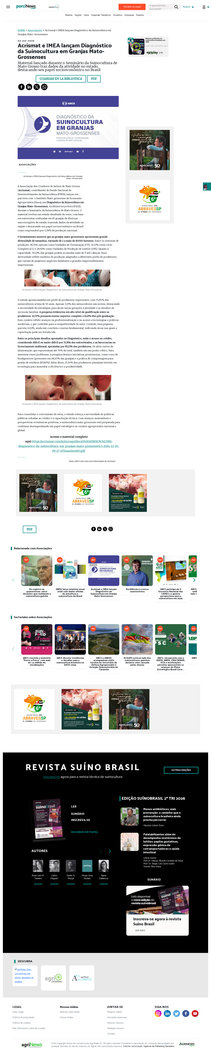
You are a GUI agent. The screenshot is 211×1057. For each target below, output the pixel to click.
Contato (111, 1034)
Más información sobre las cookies (28, 1028)
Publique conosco (115, 1028)
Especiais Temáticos (101, 15)
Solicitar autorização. (133, 1046)
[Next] (194, 580)
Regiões (187, 7)
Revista (68, 15)
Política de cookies (21, 1023)
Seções (78, 15)
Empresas (129, 15)
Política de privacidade (23, 1017)
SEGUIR (38, 884)
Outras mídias (66, 1017)
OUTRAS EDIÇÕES (181, 770)
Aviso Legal (17, 1012)
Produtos (117, 15)
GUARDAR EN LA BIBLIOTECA (61, 79)
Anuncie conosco (115, 1023)
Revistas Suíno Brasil (70, 1012)
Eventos (140, 15)
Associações (35, 30)
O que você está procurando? (157, 7)
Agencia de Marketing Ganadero (159, 1046)
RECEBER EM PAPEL (84, 832)
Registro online (114, 1012)
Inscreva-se (51, 777)
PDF (94, 79)
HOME (21, 30)
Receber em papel (132, 7)
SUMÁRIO (77, 814)
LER (74, 806)
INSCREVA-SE (80, 820)
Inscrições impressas (117, 1017)
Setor (86, 15)
